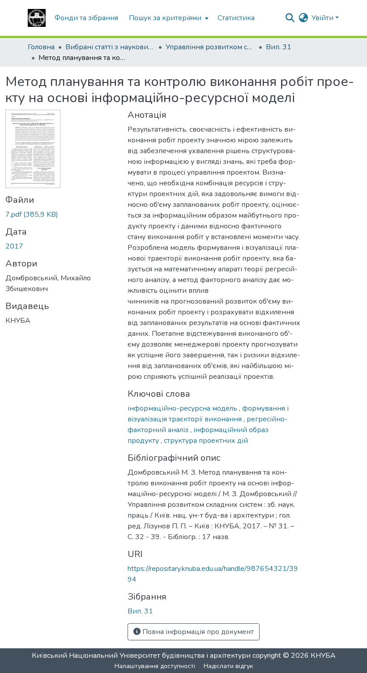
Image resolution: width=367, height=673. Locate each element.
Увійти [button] (323, 18)
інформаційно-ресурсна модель (183, 408)
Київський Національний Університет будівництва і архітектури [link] (141, 655)
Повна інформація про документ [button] (197, 632)
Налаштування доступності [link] (155, 666)
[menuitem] (168, 18)
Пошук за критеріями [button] (165, 18)
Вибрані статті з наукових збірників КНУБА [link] (110, 47)
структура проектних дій (206, 441)
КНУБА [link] (323, 655)
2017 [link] (14, 246)
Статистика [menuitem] (236, 18)
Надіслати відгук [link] (228, 666)
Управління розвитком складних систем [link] (210, 47)
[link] (61, 214)
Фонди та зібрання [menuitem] (86, 18)
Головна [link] (41, 47)
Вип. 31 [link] (278, 47)
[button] (37, 18)
